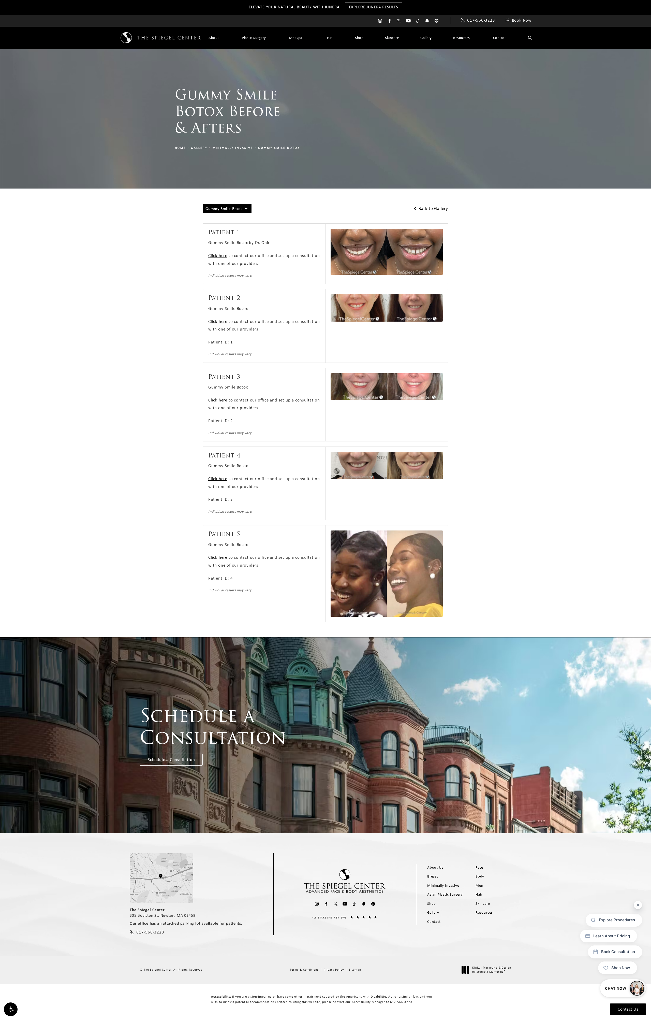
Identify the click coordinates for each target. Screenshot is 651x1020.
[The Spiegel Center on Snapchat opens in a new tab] (427, 20)
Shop (359, 37)
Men (479, 885)
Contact (499, 37)
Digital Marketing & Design (491, 970)
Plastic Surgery (254, 37)
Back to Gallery (432, 208)
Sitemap (355, 970)
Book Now (521, 20)
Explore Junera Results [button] (373, 7)
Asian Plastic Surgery (445, 894)
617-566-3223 (401, 1002)
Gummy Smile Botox (279, 148)
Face (479, 867)
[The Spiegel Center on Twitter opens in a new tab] (398, 20)
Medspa (295, 37)
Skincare (392, 37)
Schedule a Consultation (171, 759)
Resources (461, 37)
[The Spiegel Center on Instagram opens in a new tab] (380, 20)
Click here (217, 255)
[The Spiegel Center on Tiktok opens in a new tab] (417, 20)
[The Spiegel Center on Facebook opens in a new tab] (389, 20)
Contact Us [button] (628, 1009)
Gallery (426, 37)
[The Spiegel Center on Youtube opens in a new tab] (408, 20)
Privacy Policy (334, 970)
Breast (432, 876)
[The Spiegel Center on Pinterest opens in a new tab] (436, 20)
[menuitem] (380, 20)
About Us (435, 867)
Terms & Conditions (304, 970)
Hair (329, 37)
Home (180, 148)
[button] (11, 1009)
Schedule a (213, 727)
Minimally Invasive (233, 148)
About (214, 37)
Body (480, 876)
